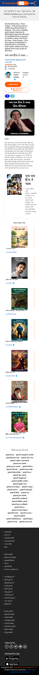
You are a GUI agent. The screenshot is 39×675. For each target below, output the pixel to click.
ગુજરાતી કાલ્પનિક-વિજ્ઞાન (19, 510)
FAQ (5, 547)
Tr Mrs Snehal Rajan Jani (15, 437)
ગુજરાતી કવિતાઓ (11, 469)
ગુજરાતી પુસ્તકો (9, 583)
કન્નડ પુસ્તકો (8, 601)
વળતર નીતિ (7, 544)
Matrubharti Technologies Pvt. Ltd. (26, 667)
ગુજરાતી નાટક (27, 472)
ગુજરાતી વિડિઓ (9, 560)
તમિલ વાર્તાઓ (8, 629)
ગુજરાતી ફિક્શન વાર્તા (12, 458)
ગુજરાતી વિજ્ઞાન (28, 519)
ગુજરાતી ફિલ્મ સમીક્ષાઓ (19, 498)
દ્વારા (7, 252)
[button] (22, 3)
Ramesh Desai (12, 314)
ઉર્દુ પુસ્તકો (7, 604)
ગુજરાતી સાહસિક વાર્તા (19, 484)
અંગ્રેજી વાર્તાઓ (9, 620)
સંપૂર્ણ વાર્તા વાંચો (13, 84)
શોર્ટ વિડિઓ (8, 566)
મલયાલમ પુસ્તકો (9, 598)
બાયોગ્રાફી (25, 76)
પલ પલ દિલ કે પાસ (30, 179)
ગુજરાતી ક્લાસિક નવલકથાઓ (19, 460)
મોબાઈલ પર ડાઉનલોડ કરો (18, 89)
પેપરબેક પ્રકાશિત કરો (11, 569)
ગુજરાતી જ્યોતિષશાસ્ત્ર (13, 519)
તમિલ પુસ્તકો (8, 589)
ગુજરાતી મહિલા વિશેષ (14, 472)
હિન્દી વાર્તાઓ (8, 611)
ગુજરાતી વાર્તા (10, 455)
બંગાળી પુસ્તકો (8, 595)
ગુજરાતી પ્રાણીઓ (19, 516)
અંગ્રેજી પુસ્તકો (9, 577)
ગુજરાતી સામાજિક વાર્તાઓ (20, 481)
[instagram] (11, 646)
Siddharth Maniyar (13, 406)
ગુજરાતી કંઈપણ (12, 522)
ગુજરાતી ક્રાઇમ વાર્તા (25, 522)
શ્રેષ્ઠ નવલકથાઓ (10, 557)
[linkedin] (25, 646)
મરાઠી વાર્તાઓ (8, 617)
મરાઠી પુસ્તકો (8, 586)
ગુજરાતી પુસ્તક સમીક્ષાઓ (19, 504)
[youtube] (20, 646)
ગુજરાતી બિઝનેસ (13, 513)
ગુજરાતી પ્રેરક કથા (27, 458)
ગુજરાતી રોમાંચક (19, 507)
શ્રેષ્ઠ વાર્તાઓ (8, 554)
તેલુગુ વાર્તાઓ (8, 632)
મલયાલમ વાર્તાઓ (9, 626)
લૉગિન (33, 3)
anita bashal (11, 376)
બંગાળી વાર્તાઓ (9, 623)
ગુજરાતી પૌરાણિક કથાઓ (19, 501)
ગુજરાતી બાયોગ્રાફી (26, 490)
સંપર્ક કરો (7, 535)
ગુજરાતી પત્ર (25, 492)
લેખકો (6, 563)
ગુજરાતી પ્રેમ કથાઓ (19, 475)
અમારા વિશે (7, 532)
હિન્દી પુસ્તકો (8, 580)
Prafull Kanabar (10, 60)
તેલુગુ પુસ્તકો (8, 592)
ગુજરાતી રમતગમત (26, 513)
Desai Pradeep (12, 252)
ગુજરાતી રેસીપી (14, 492)
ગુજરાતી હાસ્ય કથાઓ (13, 466)
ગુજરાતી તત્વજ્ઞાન (27, 487)
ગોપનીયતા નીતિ (9, 538)
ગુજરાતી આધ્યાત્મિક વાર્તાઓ (24, 455)
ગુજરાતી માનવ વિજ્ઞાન (13, 487)
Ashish (10, 283)
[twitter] (16, 646)
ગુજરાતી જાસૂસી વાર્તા (19, 478)
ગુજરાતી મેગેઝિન (27, 466)
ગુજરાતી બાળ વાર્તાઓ (19, 463)
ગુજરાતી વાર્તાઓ (9, 614)
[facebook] (7, 646)
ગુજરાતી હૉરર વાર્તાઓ (19, 495)
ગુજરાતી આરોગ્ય (12, 490)
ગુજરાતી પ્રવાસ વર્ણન (26, 469)
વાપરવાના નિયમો (9, 541)
